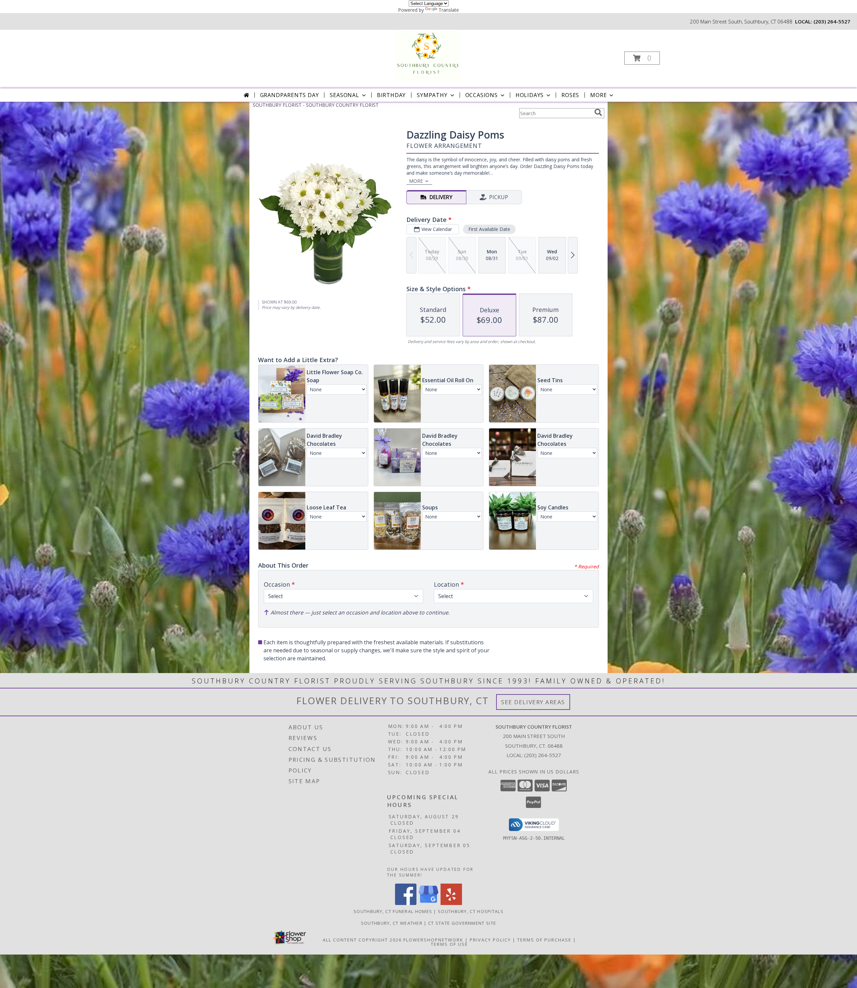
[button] (642, 58)
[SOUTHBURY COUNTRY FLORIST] (428, 56)
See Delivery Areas (533, 702)
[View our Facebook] (405, 903)
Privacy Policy (490, 940)
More (598, 95)
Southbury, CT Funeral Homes (393, 911)
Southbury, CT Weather (391, 923)
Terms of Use (449, 944)
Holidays (530, 95)
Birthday (391, 95)
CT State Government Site (462, 923)
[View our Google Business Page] (428, 903)
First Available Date (489, 229)
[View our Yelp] (451, 903)
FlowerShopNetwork (433, 940)
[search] (598, 112)
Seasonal (344, 95)
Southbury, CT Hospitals (470, 911)
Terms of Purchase (544, 940)
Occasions (481, 95)
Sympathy (432, 95)
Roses (570, 95)
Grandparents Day (289, 95)
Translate (449, 10)
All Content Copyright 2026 (362, 940)
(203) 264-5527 (831, 21)
